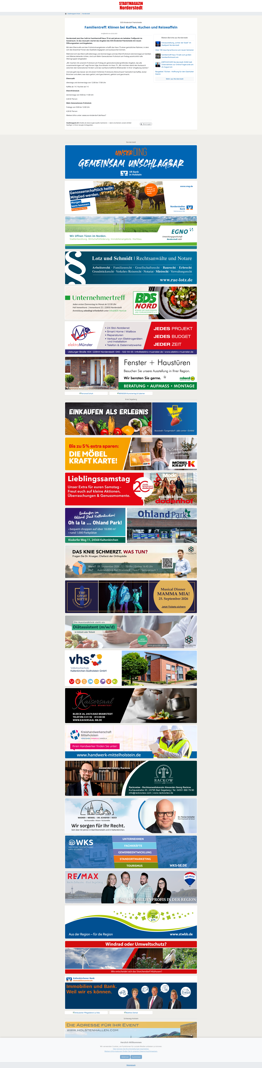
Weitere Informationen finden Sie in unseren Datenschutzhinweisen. (131, 1051)
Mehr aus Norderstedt (174, 79)
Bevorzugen (146, 124)
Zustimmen (136, 1057)
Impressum (131, 1065)
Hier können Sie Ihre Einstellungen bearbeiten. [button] (131, 1049)
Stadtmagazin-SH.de (73, 14)
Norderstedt (86, 14)
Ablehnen (125, 1057)
